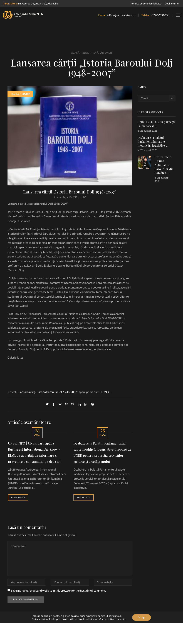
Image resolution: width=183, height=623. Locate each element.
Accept (141, 617)
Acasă (75, 52)
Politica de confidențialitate (146, 3)
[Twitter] (48, 404)
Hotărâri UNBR (102, 52)
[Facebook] (53, 404)
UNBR (106, 392)
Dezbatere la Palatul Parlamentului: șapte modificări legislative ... (153, 141)
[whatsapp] (85, 404)
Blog (85, 52)
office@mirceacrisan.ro (121, 15)
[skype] (91, 404)
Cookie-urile (172, 3)
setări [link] (122, 619)
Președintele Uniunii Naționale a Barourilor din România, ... (164, 165)
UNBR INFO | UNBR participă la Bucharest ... (156, 124)
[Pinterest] (66, 404)
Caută (172, 98)
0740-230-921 (161, 15)
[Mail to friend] (73, 404)
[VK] (60, 404)
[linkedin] (79, 404)
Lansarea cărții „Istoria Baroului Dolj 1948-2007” (48, 392)
